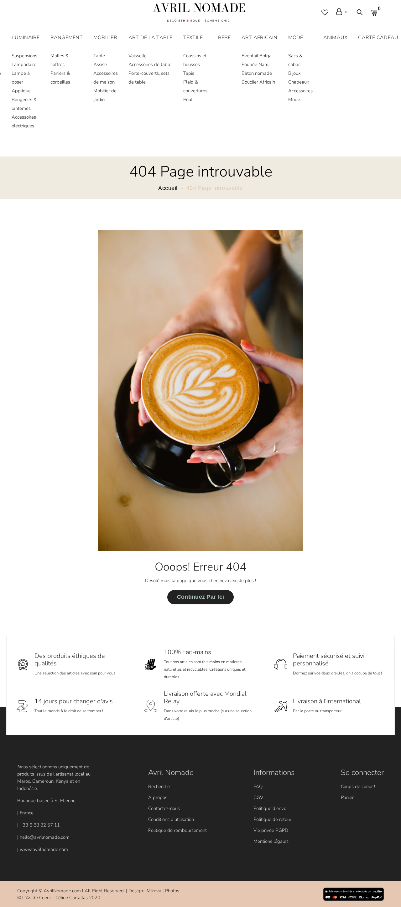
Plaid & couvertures (195, 86)
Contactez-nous (164, 808)
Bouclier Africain (258, 82)
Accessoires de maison (105, 77)
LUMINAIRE (25, 37)
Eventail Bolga (257, 56)
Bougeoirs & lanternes (24, 103)
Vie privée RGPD (270, 830)
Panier (347, 797)
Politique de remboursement (177, 830)
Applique (21, 91)
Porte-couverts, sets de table (148, 77)
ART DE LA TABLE (150, 37)
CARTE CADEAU (378, 37)
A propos (157, 797)
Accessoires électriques (24, 121)
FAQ (258, 786)
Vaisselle (137, 56)
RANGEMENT (66, 37)
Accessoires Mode (300, 95)
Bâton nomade (257, 73)
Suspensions (24, 56)
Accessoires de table (149, 64)
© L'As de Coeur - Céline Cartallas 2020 (58, 897)
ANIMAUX (335, 37)
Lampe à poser (21, 77)
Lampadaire (24, 64)
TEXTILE (193, 37)
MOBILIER (105, 37)
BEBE (224, 37)
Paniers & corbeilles (60, 77)
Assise (100, 64)
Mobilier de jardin (105, 95)
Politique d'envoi (270, 808)
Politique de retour (272, 819)
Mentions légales (271, 841)
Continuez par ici (200, 597)
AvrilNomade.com (62, 891)
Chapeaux (298, 82)
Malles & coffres (59, 60)
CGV (258, 797)
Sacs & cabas (295, 60)
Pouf (188, 99)
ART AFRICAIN (260, 37)
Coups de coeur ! (358, 786)
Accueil (168, 188)
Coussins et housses (194, 60)
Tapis (188, 73)
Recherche (159, 786)
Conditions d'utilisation (171, 819)
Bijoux (294, 73)
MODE (295, 37)
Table (99, 56)
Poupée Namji (256, 64)
